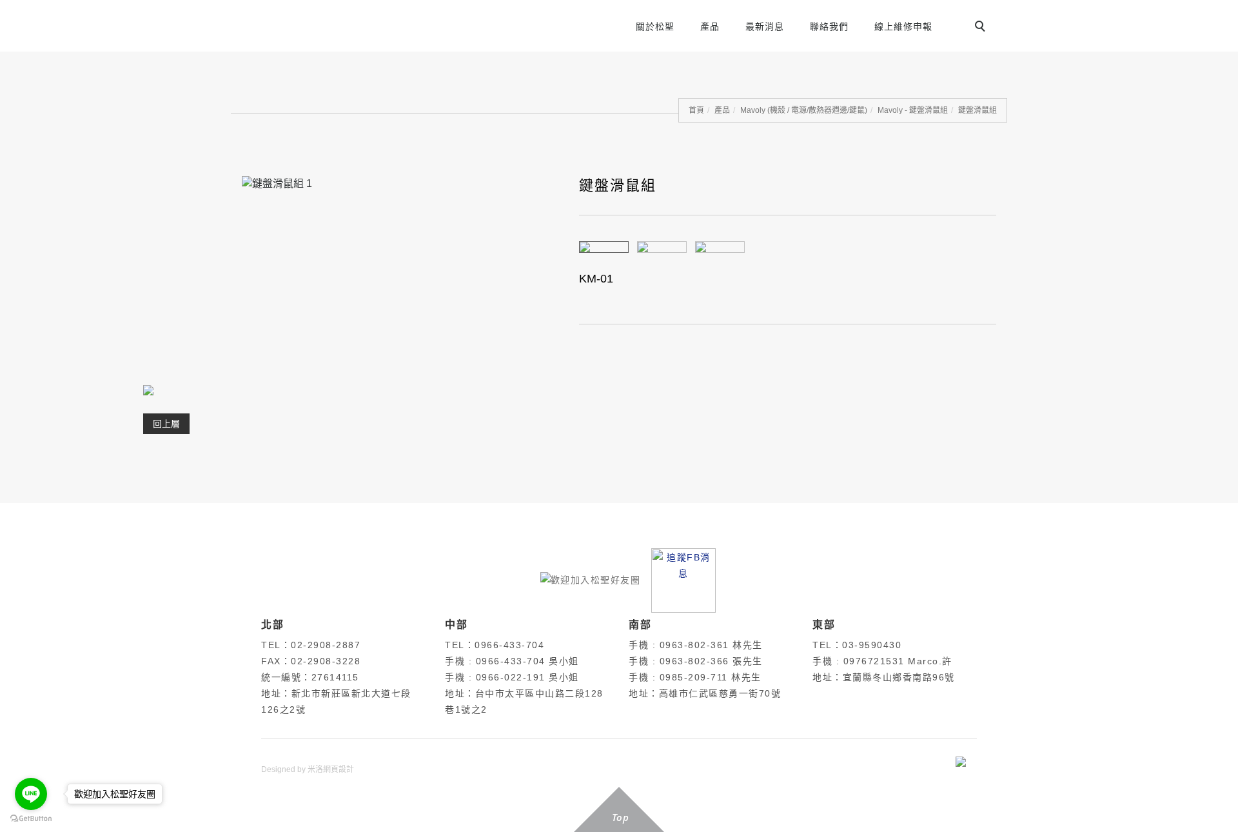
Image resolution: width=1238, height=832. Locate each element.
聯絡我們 (829, 26)
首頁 (696, 110)
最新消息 (764, 26)
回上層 (166, 424)
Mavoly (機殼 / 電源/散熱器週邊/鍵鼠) (803, 110)
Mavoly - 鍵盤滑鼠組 (913, 110)
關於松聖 (655, 26)
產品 (710, 26)
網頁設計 (338, 769)
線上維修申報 (903, 26)
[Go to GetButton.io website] (31, 819)
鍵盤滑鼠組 (977, 110)
